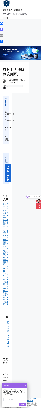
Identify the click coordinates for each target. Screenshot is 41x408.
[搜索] (4, 88)
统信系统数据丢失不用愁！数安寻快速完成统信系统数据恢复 (5, 213)
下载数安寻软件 (8, 173)
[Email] (20, 35)
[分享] (20, 41)
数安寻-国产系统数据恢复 (12, 10)
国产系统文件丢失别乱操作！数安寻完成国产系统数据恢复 (5, 275)
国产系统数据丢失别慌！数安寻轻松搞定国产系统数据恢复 (5, 233)
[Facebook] (20, 23)
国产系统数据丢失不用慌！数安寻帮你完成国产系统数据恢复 (5, 295)
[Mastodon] (20, 29)
